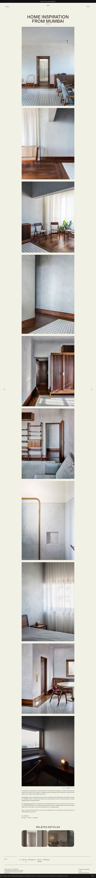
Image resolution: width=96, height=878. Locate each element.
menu (88, 6)
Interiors (48, 24)
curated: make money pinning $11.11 (48, 1)
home (55, 792)
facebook (24, 817)
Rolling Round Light (28, 803)
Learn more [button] (65, 875)
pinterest (35, 817)
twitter (29, 817)
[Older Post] (91, 389)
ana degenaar (25, 816)
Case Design (24, 797)
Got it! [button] (93, 875)
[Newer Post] (4, 389)
